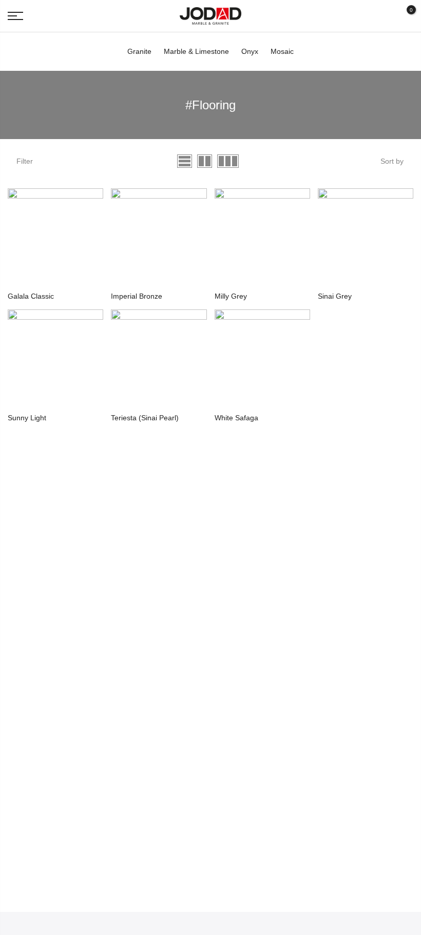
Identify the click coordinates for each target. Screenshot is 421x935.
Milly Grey (231, 296)
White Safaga (236, 418)
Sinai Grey (335, 296)
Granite (139, 51)
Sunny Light (27, 418)
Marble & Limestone (196, 51)
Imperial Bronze (136, 296)
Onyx (249, 51)
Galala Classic (31, 296)
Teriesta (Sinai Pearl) (145, 418)
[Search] (385, 16)
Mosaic (282, 51)
